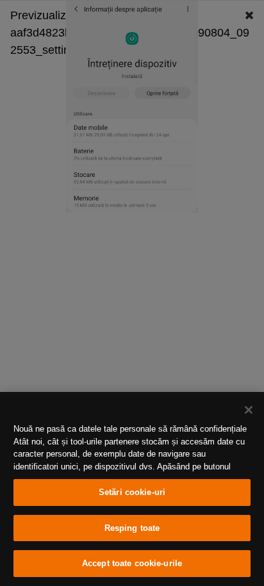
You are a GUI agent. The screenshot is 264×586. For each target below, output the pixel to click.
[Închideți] (249, 410)
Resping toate (132, 528)
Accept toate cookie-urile (132, 563)
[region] (132, 489)
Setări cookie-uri (132, 492)
